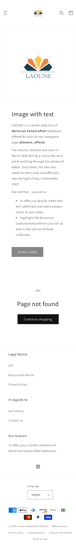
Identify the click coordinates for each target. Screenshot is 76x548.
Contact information (60, 532)
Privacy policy (16, 532)
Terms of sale (40, 538)
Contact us (15, 420)
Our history (16, 411)
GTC (11, 365)
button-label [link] (27, 252)
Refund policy (59, 526)
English (36, 495)
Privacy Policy (17, 384)
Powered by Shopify (37, 526)
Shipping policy (36, 532)
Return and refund (21, 375)
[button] (5, 13)
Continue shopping (38, 319)
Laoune (22, 526)
